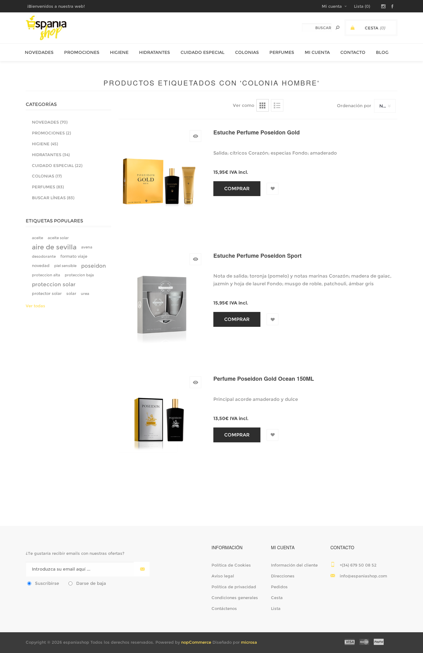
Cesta (277, 597)
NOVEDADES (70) (50, 122)
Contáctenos (224, 608)
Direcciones (282, 575)
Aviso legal (223, 575)
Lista (277, 105)
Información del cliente (294, 565)
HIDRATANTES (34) (51, 154)
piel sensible (65, 265)
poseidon (93, 266)
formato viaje (73, 256)
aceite (37, 237)
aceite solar (58, 237)
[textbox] (316, 28)
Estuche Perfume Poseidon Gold (256, 132)
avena (86, 247)
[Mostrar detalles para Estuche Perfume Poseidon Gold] (160, 181)
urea (85, 293)
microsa (249, 642)
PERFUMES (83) (48, 186)
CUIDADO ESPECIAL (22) (57, 165)
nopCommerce (196, 642)
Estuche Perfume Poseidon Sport (257, 256)
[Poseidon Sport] (160, 304)
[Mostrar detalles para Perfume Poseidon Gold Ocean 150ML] (160, 427)
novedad (41, 265)
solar (71, 293)
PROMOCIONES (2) (51, 132)
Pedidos (279, 586)
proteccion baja (79, 275)
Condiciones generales (235, 597)
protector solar (47, 293)
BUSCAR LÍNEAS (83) (53, 197)
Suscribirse (47, 583)
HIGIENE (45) (45, 143)
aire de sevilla (54, 247)
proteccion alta (46, 275)
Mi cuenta (332, 6)
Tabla (262, 105)
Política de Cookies (231, 565)
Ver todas (35, 305)
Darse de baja (91, 583)
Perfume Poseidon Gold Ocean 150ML (263, 379)
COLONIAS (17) (47, 175)
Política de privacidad (234, 586)
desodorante (44, 256)
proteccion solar (54, 284)
